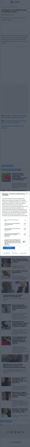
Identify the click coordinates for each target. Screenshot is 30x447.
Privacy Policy (23, 253)
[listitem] (15, 220)
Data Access (15, 253)
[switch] (24, 224)
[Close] (27, 194)
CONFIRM (9, 247)
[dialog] (15, 223)
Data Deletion (7, 253)
